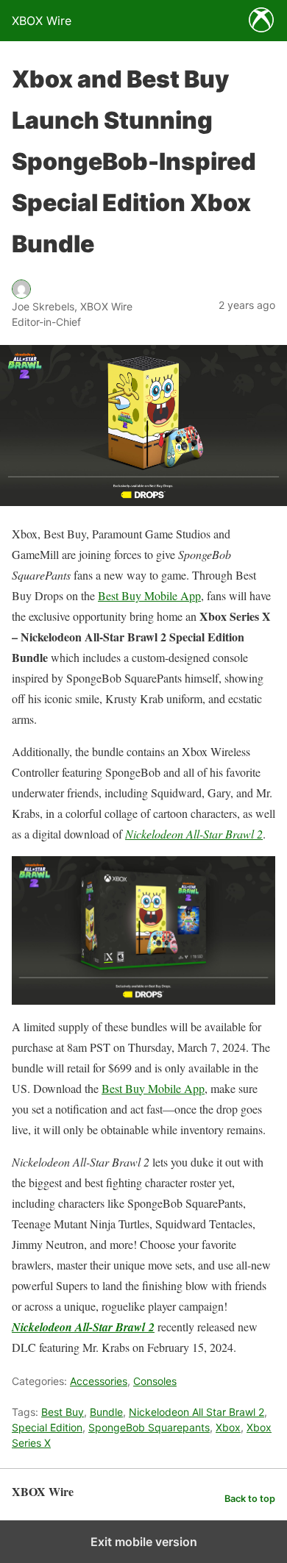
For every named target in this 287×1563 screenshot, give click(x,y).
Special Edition (47, 1427)
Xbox (228, 1427)
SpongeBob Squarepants (149, 1427)
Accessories (98, 1381)
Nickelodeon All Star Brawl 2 (196, 1412)
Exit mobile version (144, 1541)
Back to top (249, 1498)
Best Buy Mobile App (149, 595)
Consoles (155, 1381)
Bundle (106, 1412)
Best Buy (62, 1412)
